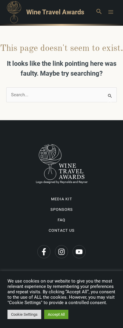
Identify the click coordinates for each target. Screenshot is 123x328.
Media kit (61, 199)
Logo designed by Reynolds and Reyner (61, 182)
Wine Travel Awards (55, 12)
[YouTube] (79, 251)
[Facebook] (43, 251)
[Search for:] (61, 94)
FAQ (61, 220)
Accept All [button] (56, 314)
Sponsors (61, 209)
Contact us (62, 230)
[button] (99, 12)
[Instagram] (61, 251)
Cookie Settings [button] (24, 314)
